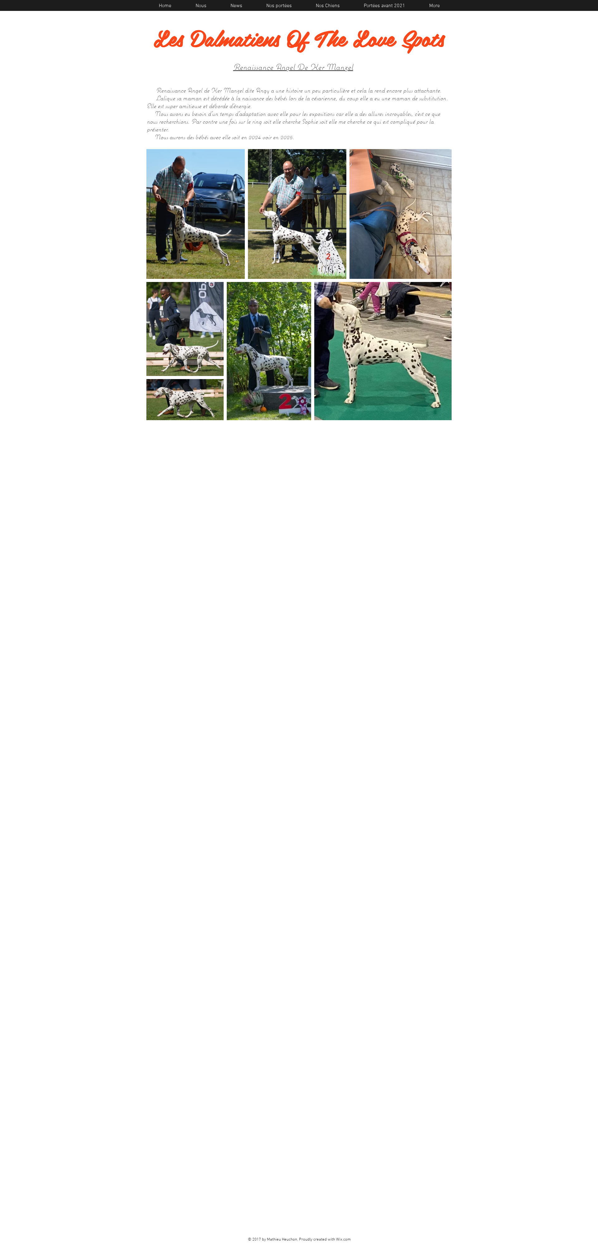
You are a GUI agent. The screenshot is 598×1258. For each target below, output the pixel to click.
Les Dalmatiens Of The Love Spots (299, 37)
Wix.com (343, 1239)
